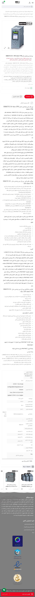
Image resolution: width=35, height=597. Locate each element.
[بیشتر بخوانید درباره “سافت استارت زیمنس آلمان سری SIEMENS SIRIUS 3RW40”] (22, 489)
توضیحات (28, 97)
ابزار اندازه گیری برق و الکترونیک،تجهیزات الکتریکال (15, 11)
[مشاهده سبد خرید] (3, 2)
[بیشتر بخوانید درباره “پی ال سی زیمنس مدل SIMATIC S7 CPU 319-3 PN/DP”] (6, 489)
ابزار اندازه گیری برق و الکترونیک (29, 527)
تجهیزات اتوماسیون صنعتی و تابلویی (26, 14)
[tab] (29, 96)
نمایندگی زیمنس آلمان (14, 60)
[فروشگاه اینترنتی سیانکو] (17, 2)
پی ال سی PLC (16, 14)
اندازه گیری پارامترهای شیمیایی (29, 529)
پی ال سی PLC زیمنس (8, 14)
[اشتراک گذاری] (8, 48)
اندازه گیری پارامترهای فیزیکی (29, 524)
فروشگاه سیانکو (27, 11)
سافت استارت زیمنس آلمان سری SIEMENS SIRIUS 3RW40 (26, 486)
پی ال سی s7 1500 (29, 16)
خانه (32, 11)
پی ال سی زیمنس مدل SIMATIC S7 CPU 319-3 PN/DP (11, 486)
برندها (33, 532)
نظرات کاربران (16, 97)
